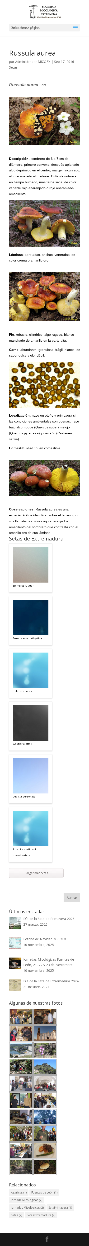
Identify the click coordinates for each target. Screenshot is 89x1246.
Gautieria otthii (22, 743)
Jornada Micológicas (26, 1200)
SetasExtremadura (41, 1215)
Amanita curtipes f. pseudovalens (25, 852)
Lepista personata (24, 796)
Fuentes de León (44, 1192)
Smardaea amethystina (27, 638)
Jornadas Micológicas (27, 1208)
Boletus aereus (22, 691)
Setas (13, 67)
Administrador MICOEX (32, 61)
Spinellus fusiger (23, 585)
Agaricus (19, 1192)
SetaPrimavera (60, 1208)
